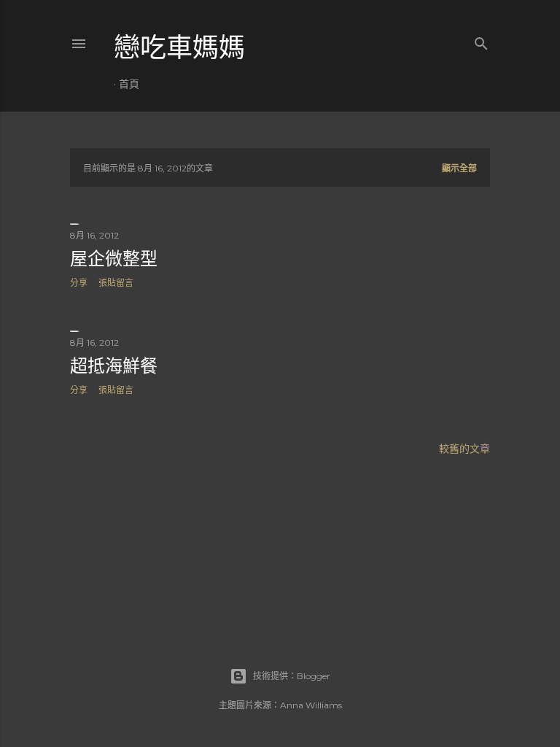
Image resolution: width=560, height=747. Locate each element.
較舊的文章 (464, 448)
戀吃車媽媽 (179, 48)
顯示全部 (459, 168)
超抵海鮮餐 (114, 366)
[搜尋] (481, 40)
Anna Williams (311, 705)
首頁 (129, 83)
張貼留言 (115, 282)
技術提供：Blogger (291, 675)
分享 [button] (79, 282)
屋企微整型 (114, 258)
